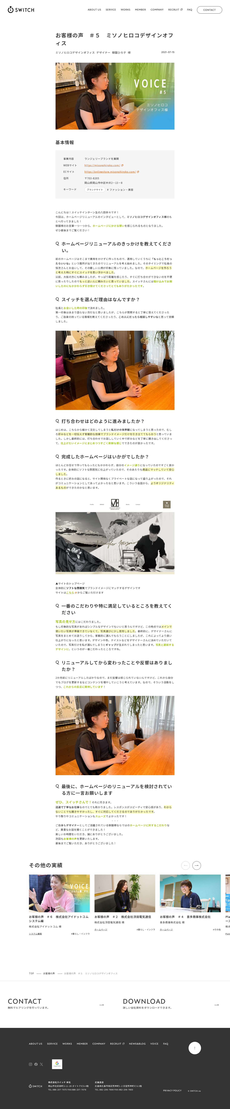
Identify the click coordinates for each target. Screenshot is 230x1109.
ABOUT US (94, 10)
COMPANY (157, 10)
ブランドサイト (95, 189)
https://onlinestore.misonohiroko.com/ (110, 171)
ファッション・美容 (121, 189)
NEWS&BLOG (137, 1044)
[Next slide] (196, 865)
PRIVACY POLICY (172, 1091)
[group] (59, 905)
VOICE (154, 1044)
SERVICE (111, 10)
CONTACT (209, 10)
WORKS (125, 10)
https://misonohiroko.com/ (102, 165)
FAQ (189, 10)
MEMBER (140, 10)
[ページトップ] (195, 1048)
